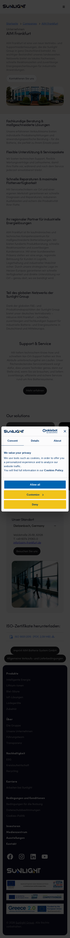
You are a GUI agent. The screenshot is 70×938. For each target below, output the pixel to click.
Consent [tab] (12, 440)
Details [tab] (35, 440)
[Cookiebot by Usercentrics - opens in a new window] (43, 431)
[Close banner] (65, 431)
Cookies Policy (53, 470)
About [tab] (57, 440)
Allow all (35, 484)
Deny (35, 504)
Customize (33, 494)
